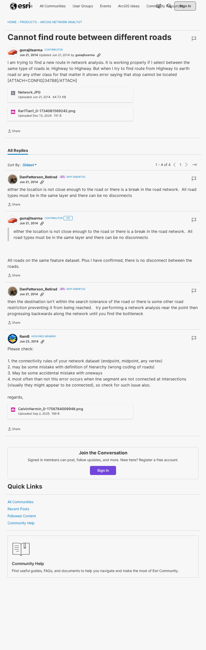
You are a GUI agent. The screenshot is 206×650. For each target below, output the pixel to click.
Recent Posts (18, 509)
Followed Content (22, 516)
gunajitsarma (31, 50)
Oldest (29, 165)
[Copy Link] (99, 55)
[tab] (18, 150)
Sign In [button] (103, 470)
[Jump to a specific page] (194, 165)
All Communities (20, 502)
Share (14, 131)
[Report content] (193, 38)
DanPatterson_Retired (38, 177)
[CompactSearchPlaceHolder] (169, 6)
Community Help (21, 523)
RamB (24, 336)
